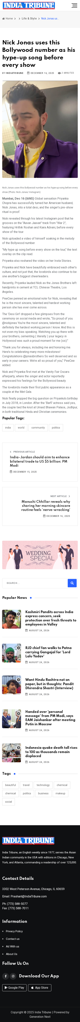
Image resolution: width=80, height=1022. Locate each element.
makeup (60, 793)
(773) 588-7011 (18, 908)
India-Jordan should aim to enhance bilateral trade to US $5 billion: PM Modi (40, 461)
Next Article (58, 496)
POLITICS (56, 427)
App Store (41, 987)
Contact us (13, 939)
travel (26, 785)
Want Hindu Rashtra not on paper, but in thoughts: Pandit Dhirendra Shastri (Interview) (49, 684)
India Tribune (43, 1012)
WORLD (21, 427)
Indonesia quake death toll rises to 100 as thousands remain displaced (51, 752)
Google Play (16, 987)
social (8, 801)
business (43, 793)
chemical (62, 785)
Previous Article (24, 452)
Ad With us (12, 946)
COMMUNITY (38, 427)
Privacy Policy (14, 931)
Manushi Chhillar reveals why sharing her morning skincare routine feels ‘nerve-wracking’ (45, 506)
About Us (11, 954)
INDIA (8, 427)
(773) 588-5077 (17, 904)
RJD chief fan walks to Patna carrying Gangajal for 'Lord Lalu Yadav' (48, 652)
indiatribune (14, 73)
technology (43, 785)
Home (9, 18)
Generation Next (40, 1016)
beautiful (10, 785)
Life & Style (29, 18)
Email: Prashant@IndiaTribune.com (24, 896)
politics (27, 793)
